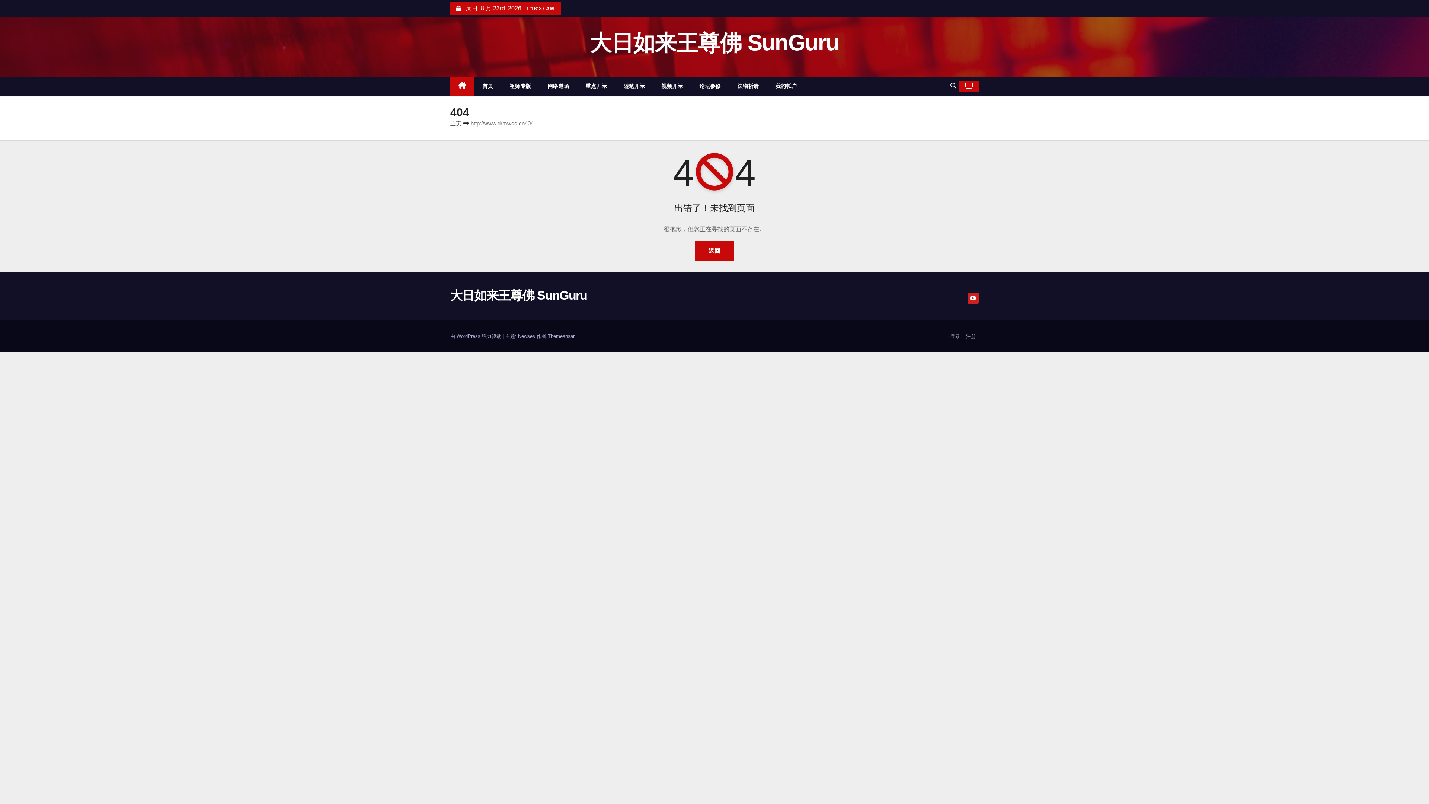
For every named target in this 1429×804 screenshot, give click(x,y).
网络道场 (558, 86)
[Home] (462, 86)
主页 (455, 123)
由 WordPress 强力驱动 (476, 336)
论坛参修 (710, 86)
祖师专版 (520, 86)
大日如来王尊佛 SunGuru (714, 42)
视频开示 (672, 86)
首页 (488, 86)
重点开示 (596, 86)
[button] (953, 86)
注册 (971, 336)
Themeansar (561, 336)
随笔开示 (634, 86)
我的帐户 (786, 86)
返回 (714, 251)
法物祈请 (748, 86)
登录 (955, 336)
